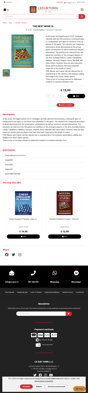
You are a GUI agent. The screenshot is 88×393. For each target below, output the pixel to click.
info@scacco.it (71, 2)
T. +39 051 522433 (37, 369)
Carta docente (47, 345)
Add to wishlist (66, 105)
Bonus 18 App (47, 340)
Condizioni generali (51, 292)
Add (77, 96)
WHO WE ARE (9, 292)
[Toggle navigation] (82, 9)
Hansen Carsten (23, 227)
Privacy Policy (67, 292)
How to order (36, 292)
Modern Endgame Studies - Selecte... (65, 219)
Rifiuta (39, 386)
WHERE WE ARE (22, 292)
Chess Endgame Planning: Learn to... (23, 219)
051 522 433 (81, 2)
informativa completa (44, 381)
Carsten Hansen (53, 29)
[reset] (77, 16)
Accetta (26, 386)
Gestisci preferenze (56, 386)
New (10, 23)
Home (4, 23)
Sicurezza (80, 292)
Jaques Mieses (64, 227)
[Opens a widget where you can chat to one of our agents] (79, 389)
